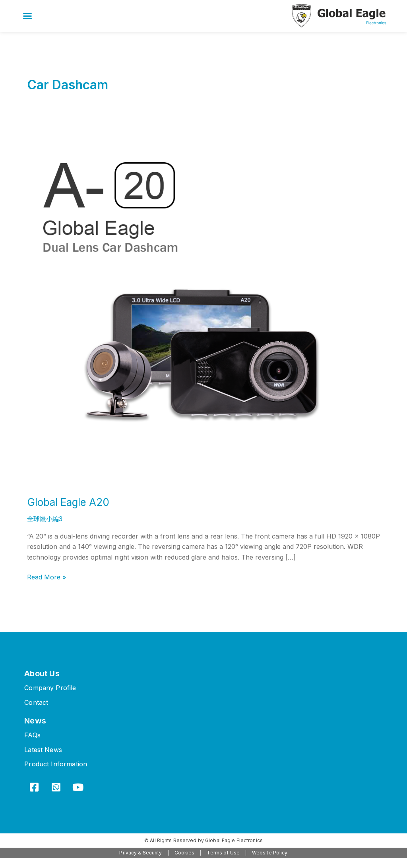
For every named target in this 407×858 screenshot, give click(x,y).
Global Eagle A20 (68, 502)
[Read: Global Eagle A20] (203, 309)
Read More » (46, 576)
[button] (27, 16)
